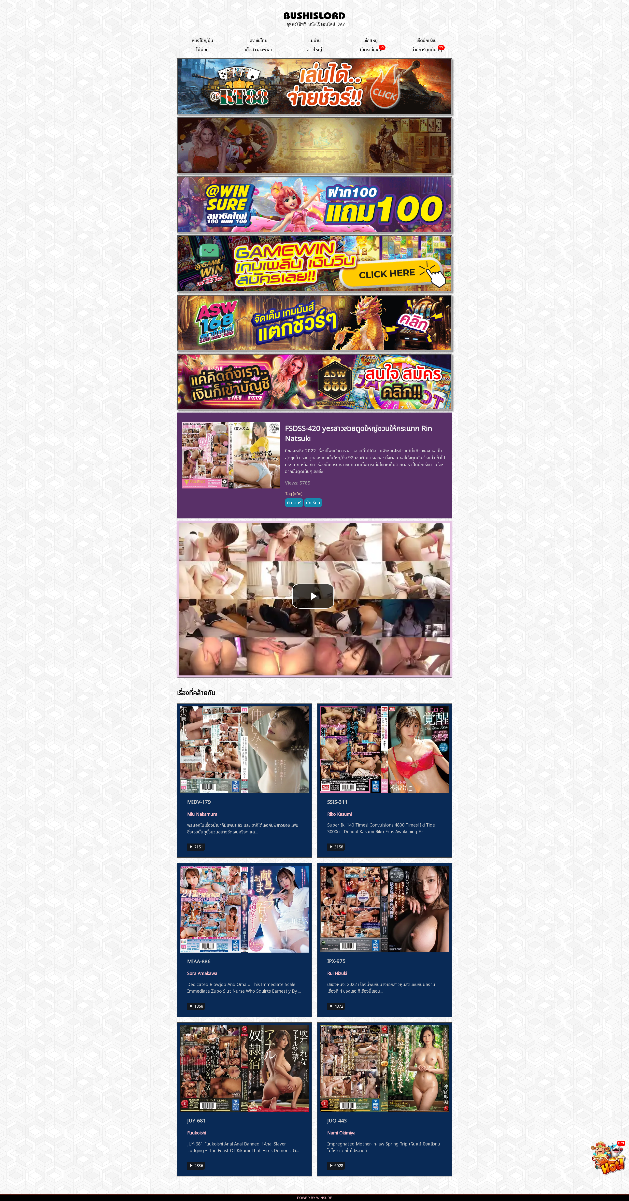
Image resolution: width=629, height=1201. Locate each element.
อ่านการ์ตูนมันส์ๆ (427, 49)
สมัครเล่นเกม (370, 49)
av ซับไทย (258, 40)
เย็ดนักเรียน (426, 40)
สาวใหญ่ (314, 49)
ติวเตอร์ (294, 502)
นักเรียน (313, 502)
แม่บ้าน (314, 40)
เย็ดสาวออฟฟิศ (258, 49)
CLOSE (621, 1143)
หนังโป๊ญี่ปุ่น (202, 40)
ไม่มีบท (202, 49)
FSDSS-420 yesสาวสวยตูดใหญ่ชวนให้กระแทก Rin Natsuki (358, 432)
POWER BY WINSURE (314, 1198)
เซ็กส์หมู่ (370, 40)
